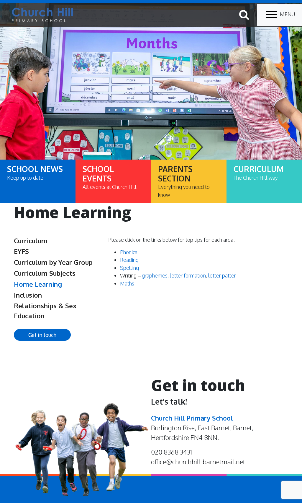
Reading (129, 260)
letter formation (188, 275)
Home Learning (38, 284)
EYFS (21, 251)
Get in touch (42, 335)
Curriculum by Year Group (53, 262)
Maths (127, 283)
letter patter (222, 275)
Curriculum (30, 240)
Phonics (128, 252)
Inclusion (28, 295)
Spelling (129, 268)
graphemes (155, 275)
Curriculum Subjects (45, 273)
